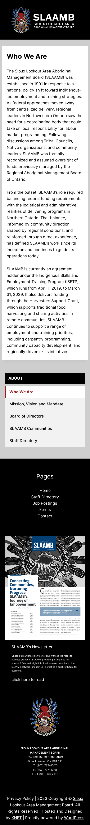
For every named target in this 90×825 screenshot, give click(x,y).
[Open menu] (83, 20)
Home (45, 490)
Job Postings (45, 503)
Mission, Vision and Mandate (36, 404)
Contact (45, 516)
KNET (17, 817)
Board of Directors (26, 416)
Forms (45, 509)
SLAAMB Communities (30, 428)
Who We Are (21, 391)
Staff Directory (23, 440)
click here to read (28, 679)
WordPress (74, 817)
